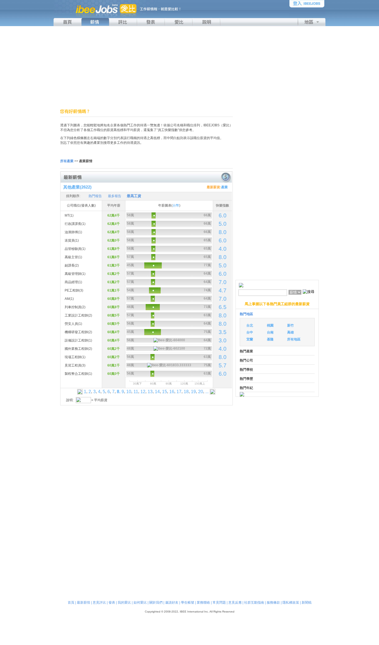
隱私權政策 (290, 602)
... (207, 391)
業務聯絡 (203, 602)
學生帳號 (187, 602)
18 (186, 391)
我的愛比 (124, 602)
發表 (111, 602)
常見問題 (219, 602)
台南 (270, 332)
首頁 (71, 602)
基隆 (270, 339)
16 (171, 391)
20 (200, 391)
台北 (249, 325)
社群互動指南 (254, 602)
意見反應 (235, 602)
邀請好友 (171, 602)
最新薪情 (83, 602)
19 (193, 391)
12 (142, 391)
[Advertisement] (189, 67)
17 (178, 391)
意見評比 (99, 602)
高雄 (290, 332)
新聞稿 (307, 602)
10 (128, 391)
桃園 (270, 325)
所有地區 (293, 339)
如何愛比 (140, 602)
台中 (249, 332)
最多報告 (114, 196)
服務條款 (273, 602)
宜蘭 (249, 339)
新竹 (290, 325)
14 (157, 391)
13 (150, 391)
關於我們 (156, 602)
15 (164, 391)
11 (135, 391)
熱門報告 (95, 196)
